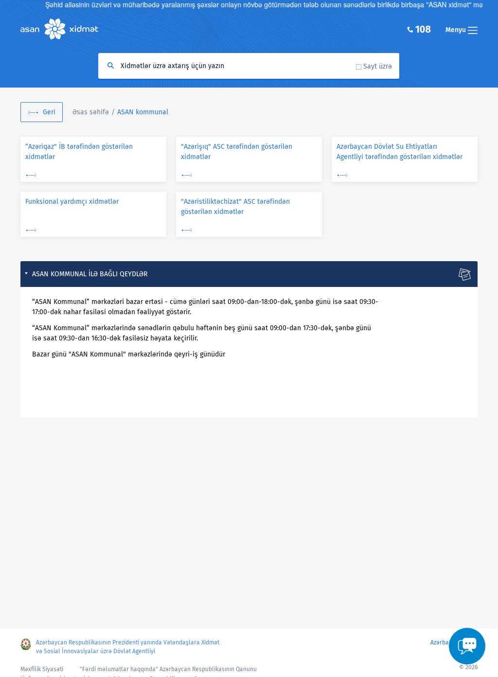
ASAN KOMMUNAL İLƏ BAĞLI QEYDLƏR (89, 274)
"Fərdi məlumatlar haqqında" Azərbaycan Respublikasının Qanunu (168, 669)
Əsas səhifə (90, 112)
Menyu (456, 30)
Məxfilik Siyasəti (41, 669)
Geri (49, 112)
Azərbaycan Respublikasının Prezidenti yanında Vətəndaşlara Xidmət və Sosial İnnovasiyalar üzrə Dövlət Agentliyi (127, 647)
